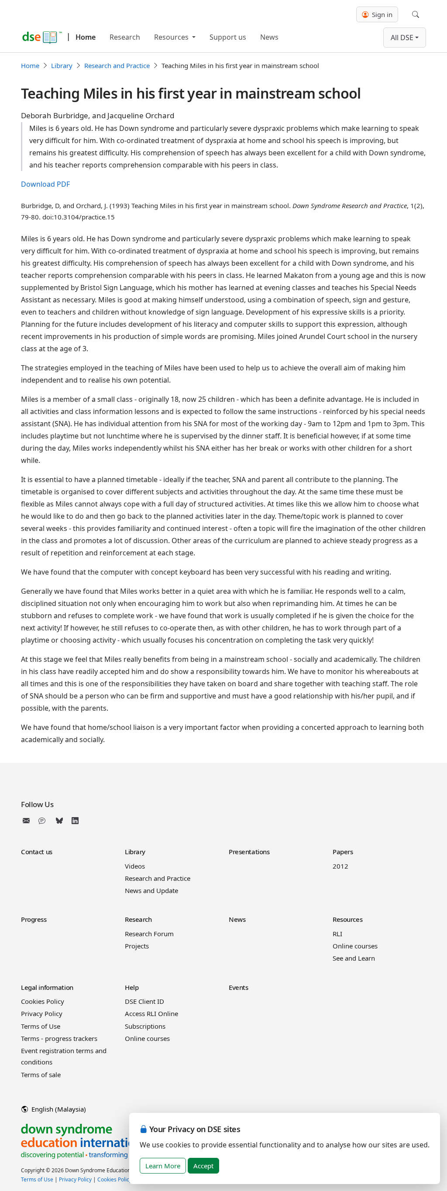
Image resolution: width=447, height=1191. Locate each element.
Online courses (355, 945)
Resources (172, 37)
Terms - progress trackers (59, 1038)
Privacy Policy (41, 1013)
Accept (203, 1165)
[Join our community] (44, 820)
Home (86, 37)
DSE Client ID (144, 1001)
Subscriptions (145, 1026)
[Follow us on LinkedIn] (75, 820)
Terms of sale (41, 1074)
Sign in (381, 14)
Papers (343, 851)
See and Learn (354, 958)
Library (61, 65)
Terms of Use (40, 1026)
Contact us (36, 851)
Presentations (249, 851)
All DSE (402, 37)
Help (131, 987)
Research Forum (149, 933)
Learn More (162, 1165)
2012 (340, 866)
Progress (34, 919)
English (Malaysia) (58, 1109)
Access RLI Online (151, 1013)
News (269, 37)
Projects (137, 945)
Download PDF (45, 184)
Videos (135, 866)
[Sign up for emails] (28, 820)
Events (238, 987)
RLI (337, 933)
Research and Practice (117, 65)
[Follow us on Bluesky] (59, 820)
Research (125, 37)
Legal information (47, 987)
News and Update (151, 890)
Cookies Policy (42, 1001)
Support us (228, 37)
